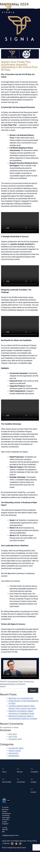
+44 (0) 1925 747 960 (5, 829)
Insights (33, 782)
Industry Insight (15, 750)
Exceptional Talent (15, 681)
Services (20, 772)
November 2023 (15, 739)
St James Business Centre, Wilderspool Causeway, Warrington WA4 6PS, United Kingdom (6, 815)
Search (3, 686)
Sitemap (6, 843)
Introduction (29, 681)
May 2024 (13, 734)
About (4, 772)
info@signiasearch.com (10, 835)
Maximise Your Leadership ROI (21, 698)
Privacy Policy (32, 841)
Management (5, 684)
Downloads (21, 782)
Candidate (34, 772)
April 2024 (13, 736)
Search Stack (21, 847)
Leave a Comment (17, 684)
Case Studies (6, 782)
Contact (33, 792)
